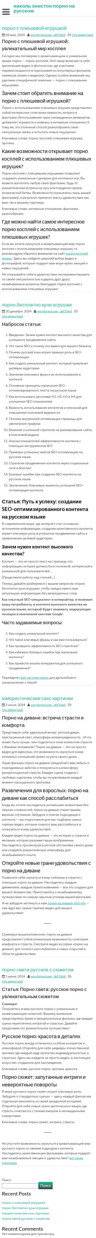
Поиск (6, 1180)
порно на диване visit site (67, 903)
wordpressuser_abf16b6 (47, 35)
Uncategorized (82, 35)
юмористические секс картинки (37, 698)
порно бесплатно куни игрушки (37, 304)
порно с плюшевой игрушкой (34, 28)
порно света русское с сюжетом (37, 969)
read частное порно (34, 677)
